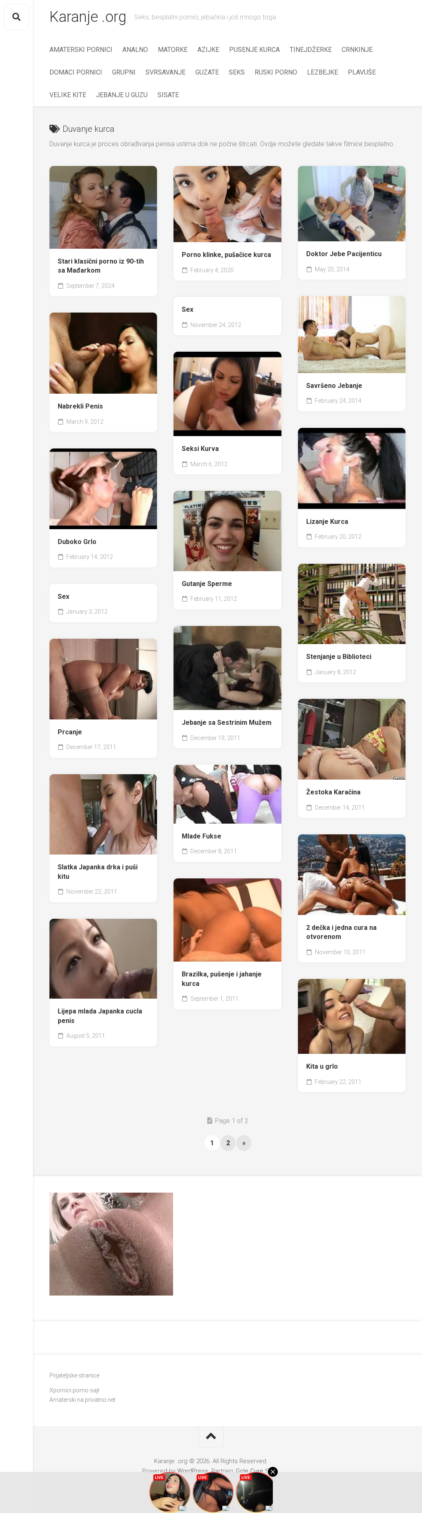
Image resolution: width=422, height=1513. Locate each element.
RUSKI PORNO (276, 72)
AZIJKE (208, 50)
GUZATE (207, 72)
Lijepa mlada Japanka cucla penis (100, 1016)
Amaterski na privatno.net (82, 1399)
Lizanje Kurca (327, 521)
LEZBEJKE (322, 72)
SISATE (168, 95)
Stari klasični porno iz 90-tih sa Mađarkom (101, 266)
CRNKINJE (357, 50)
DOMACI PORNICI (75, 72)
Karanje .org (87, 17)
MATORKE (173, 50)
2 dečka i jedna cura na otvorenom (341, 932)
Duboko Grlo (77, 542)
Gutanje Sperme (207, 584)
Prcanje (70, 732)
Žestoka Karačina (333, 792)
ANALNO (135, 50)
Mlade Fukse (201, 836)
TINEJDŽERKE (311, 50)
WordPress (192, 1471)
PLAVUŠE (362, 72)
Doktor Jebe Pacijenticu (344, 254)
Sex (187, 309)
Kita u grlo (322, 1066)
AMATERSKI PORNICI (81, 50)
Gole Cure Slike (257, 1471)
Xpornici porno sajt (74, 1390)
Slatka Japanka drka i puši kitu (98, 871)
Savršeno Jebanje (334, 386)
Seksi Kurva (200, 449)
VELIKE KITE (67, 95)
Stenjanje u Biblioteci (338, 657)
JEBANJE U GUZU (122, 95)
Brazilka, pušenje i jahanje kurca (222, 979)
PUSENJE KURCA (254, 50)
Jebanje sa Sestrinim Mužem (227, 722)
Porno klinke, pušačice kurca (226, 255)
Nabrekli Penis (80, 406)
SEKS (237, 72)
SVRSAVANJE (165, 72)
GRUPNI (124, 72)
